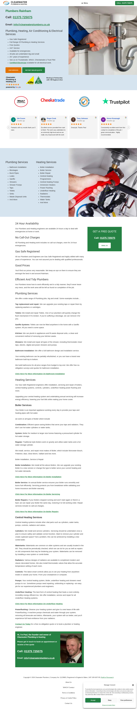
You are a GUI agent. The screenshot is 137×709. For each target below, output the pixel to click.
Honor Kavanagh (113, 118)
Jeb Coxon (21, 118)
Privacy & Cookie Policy (108, 705)
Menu (86, 3)
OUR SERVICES (13, 70)
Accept (93, 700)
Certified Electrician (18, 63)
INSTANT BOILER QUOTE (33, 70)
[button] (133, 685)
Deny (109, 700)
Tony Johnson (82, 118)
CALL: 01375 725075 (124, 3)
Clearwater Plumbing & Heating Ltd (11, 79)
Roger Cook (51, 118)
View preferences (126, 700)
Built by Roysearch (107, 677)
